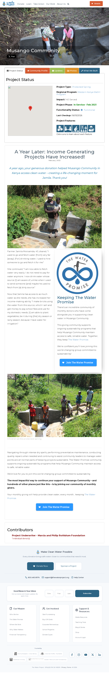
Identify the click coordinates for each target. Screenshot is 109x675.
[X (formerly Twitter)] (92, 654)
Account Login (80, 637)
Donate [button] (20, 4)
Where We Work (15, 624)
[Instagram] (78, 654)
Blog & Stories (80, 627)
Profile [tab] (39, 71)
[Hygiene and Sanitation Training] (83, 128)
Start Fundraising (48, 614)
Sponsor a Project (68, 566)
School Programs (48, 630)
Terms (69, 667)
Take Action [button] (38, 4)
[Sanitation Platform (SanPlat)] (75, 128)
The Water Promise (78, 339)
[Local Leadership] (60, 128)
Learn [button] (29, 4)
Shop (77, 632)
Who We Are (14, 614)
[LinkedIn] (99, 654)
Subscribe (87, 593)
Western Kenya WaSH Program (78, 93)
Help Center (79, 577)
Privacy (63, 667)
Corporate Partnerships (50, 624)
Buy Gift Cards (47, 619)
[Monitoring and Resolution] (91, 128)
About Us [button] (61, 4)
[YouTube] (85, 654)
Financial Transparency (18, 635)
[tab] (15, 71)
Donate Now (42, 566)
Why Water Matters (16, 630)
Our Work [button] (50, 4)
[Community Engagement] (68, 128)
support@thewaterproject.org (57, 577)
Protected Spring (81, 87)
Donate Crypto (47, 635)
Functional (89, 110)
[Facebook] (72, 654)
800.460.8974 (34, 577)
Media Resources (81, 617)
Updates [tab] (58, 71)
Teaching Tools (80, 622)
